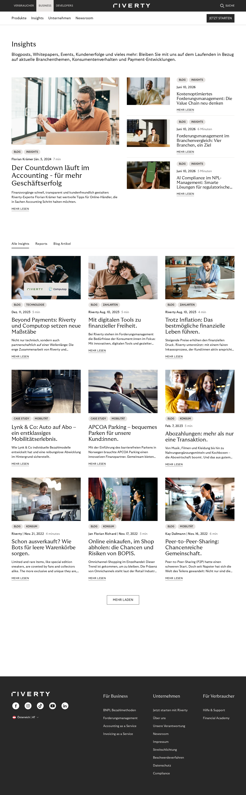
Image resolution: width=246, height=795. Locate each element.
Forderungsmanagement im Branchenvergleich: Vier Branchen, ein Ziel (203, 140)
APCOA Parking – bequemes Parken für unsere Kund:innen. (122, 433)
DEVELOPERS (64, 5)
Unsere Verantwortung (169, 726)
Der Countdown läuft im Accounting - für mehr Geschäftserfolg (50, 175)
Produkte (19, 18)
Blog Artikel (62, 243)
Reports (41, 243)
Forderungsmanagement (120, 718)
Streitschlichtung (165, 749)
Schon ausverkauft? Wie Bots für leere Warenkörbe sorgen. (44, 547)
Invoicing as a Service (118, 733)
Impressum (161, 741)
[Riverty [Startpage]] (130, 6)
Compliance (161, 773)
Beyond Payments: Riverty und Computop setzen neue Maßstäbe (46, 326)
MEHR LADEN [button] (123, 599)
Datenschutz (162, 765)
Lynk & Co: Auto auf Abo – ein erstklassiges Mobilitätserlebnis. (44, 433)
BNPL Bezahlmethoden (119, 710)
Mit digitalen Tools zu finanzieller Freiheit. (114, 323)
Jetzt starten (220, 18)
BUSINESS (45, 5)
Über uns (159, 718)
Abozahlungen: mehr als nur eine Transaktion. (199, 437)
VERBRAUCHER (24, 5)
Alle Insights (20, 243)
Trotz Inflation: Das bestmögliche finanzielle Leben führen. (195, 326)
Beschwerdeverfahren (168, 757)
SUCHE (229, 5)
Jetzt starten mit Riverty (170, 710)
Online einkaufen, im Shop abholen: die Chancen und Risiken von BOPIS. (121, 547)
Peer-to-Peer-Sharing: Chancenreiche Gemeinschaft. (192, 547)
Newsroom (84, 18)
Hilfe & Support (214, 710)
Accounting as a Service (119, 726)
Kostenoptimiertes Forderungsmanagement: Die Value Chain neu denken (204, 98)
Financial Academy (216, 718)
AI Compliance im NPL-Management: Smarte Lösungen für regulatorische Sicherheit (203, 183)
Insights (37, 18)
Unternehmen (59, 18)
